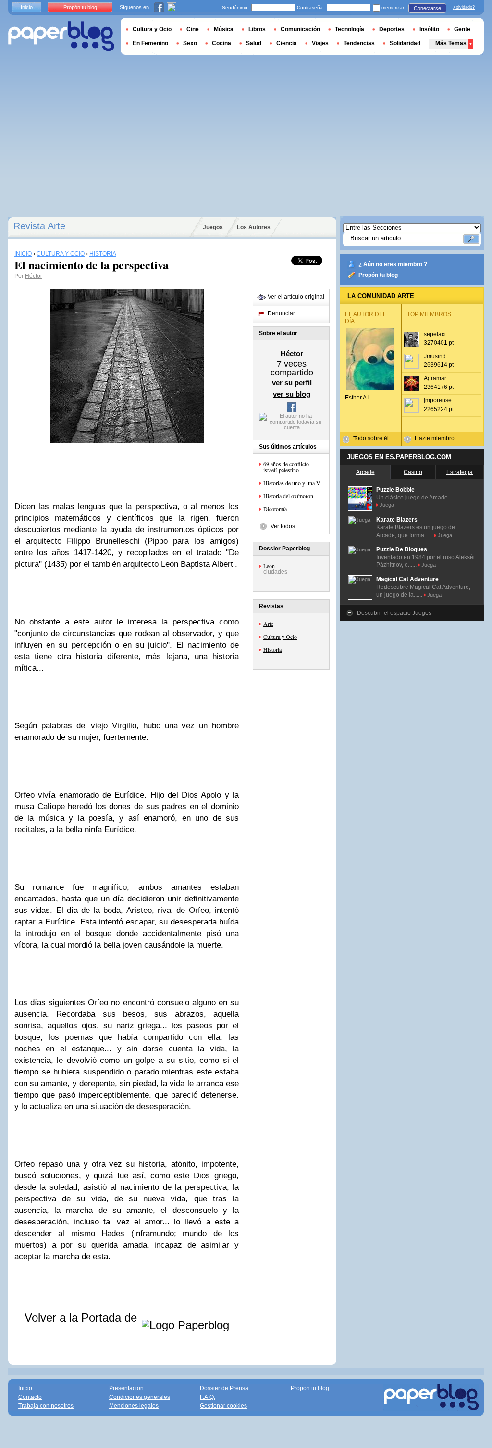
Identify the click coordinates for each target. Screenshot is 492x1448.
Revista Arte (39, 226)
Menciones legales (134, 1405)
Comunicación (300, 29)
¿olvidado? (464, 7)
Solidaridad (405, 43)
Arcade (365, 472)
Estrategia (459, 472)
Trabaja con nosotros (46, 1405)
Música (224, 29)
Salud (253, 43)
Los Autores (254, 227)
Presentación (126, 1388)
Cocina (221, 43)
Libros (257, 29)
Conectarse (427, 8)
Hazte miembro (435, 438)
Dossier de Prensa (224, 1388)
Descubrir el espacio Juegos (394, 613)
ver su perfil (292, 382)
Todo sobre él (371, 438)
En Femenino (150, 43)
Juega (387, 505)
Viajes (320, 43)
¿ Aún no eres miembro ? (392, 264)
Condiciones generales (139, 1397)
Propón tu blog (378, 275)
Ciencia (286, 43)
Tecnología (349, 29)
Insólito (429, 29)
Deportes (392, 29)
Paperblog (61, 36)
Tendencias (359, 43)
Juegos (213, 227)
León (269, 566)
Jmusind (435, 356)
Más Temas (451, 43)
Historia (272, 649)
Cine (192, 29)
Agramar (435, 378)
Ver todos (283, 526)
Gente (462, 29)
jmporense (438, 400)
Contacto (30, 1397)
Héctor (33, 276)
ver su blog (291, 394)
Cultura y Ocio (280, 636)
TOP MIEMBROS (429, 314)
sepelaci (435, 334)
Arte (268, 623)
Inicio (27, 7)
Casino (413, 472)
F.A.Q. (207, 1397)
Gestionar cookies (223, 1405)
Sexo (190, 43)
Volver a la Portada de (82, 1317)
